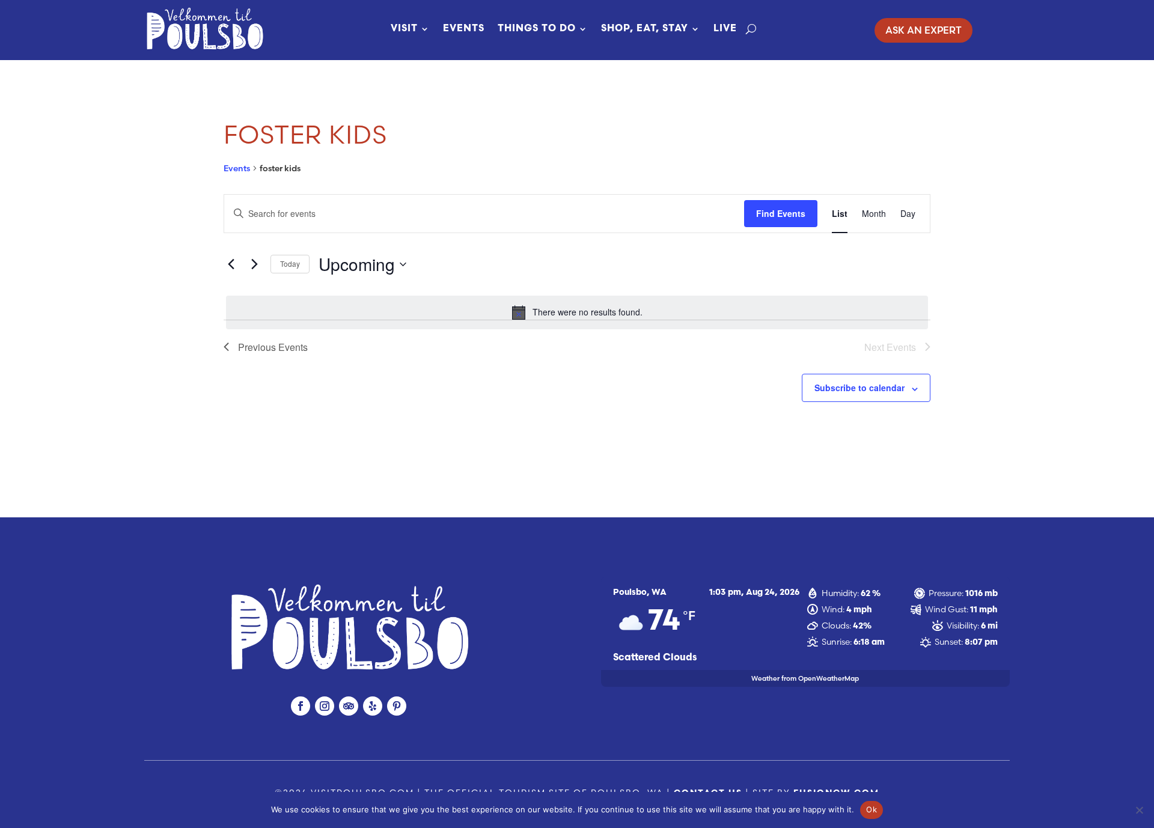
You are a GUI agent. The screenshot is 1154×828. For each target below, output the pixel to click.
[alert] (577, 312)
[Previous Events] (231, 264)
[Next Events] (254, 264)
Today (290, 263)
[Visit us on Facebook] (300, 706)
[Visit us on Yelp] (372, 706)
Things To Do (537, 29)
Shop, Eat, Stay (644, 29)
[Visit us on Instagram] (324, 706)
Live (725, 29)
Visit (404, 29)
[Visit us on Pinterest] (396, 706)
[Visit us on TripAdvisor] (348, 706)
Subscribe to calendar (859, 388)
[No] (1139, 810)
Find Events (780, 213)
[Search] (751, 28)
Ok (871, 809)
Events (463, 29)
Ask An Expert (923, 30)
